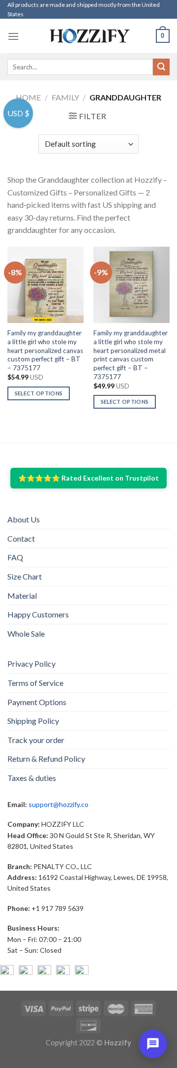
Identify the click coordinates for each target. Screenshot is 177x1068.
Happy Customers (38, 614)
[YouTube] (44, 972)
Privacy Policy (31, 663)
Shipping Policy (33, 720)
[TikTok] (81, 972)
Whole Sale (26, 633)
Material (22, 595)
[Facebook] (7, 972)
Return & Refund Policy (46, 758)
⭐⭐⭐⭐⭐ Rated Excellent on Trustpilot (88, 478)
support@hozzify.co (58, 804)
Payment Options (36, 702)
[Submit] (161, 67)
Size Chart (24, 576)
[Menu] (13, 36)
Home (28, 97)
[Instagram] (25, 972)
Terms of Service (35, 682)
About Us (23, 519)
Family (65, 97)
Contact (21, 538)
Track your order (35, 739)
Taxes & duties (31, 777)
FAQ (15, 557)
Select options (39, 393)
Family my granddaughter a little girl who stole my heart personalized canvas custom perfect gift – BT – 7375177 (45, 350)
